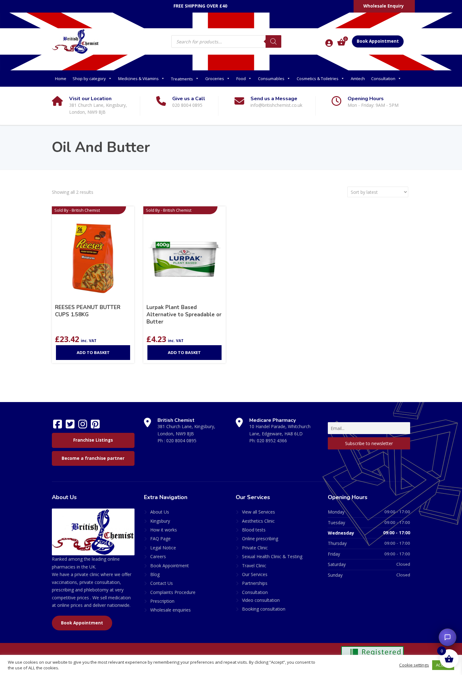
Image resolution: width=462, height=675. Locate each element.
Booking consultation (263, 609)
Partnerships (254, 583)
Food (241, 78)
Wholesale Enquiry (383, 6)
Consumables (271, 78)
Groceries (214, 78)
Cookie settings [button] (414, 665)
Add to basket (93, 352)
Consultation (383, 78)
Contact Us (161, 583)
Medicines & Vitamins (138, 78)
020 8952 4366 (272, 441)
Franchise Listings (93, 440)
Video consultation (261, 600)
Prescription (162, 601)
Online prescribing (260, 539)
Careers (158, 556)
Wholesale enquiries (170, 610)
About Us (159, 512)
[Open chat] (447, 637)
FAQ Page (160, 539)
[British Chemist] (75, 41)
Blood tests (254, 530)
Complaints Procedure (172, 592)
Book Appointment (378, 41)
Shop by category (89, 78)
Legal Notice (163, 548)
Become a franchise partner (93, 458)
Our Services (254, 574)
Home (60, 78)
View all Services (258, 512)
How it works (163, 530)
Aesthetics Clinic (258, 521)
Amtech (358, 78)
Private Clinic (255, 548)
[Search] (273, 41)
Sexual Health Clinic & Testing (272, 556)
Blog (155, 574)
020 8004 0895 (181, 441)
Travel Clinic (254, 566)
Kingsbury (160, 521)
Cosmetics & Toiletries (317, 78)
